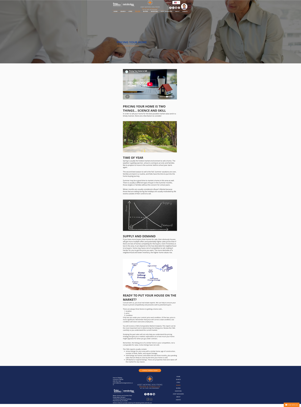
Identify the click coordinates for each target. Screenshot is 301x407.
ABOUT (178, 397)
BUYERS (178, 388)
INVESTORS (178, 391)
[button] (130, 11)
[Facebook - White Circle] (145, 394)
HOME (178, 376)
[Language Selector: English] (176, 2)
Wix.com (149, 403)
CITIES (178, 382)
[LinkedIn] (148, 394)
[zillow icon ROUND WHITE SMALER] (151, 394)
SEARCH (178, 379)
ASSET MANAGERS (178, 394)
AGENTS (178, 400)
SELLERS (178, 385)
